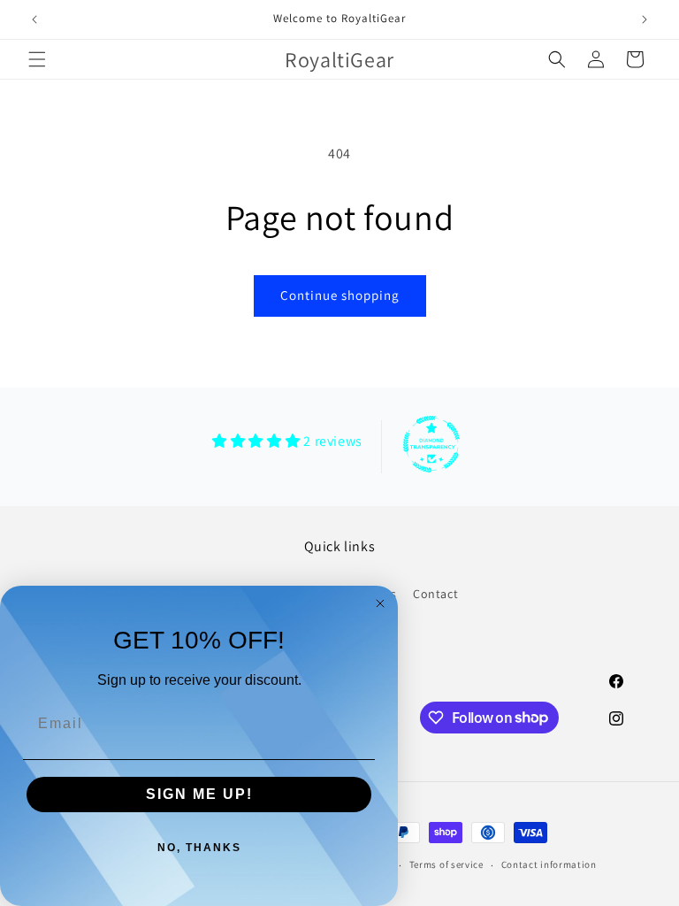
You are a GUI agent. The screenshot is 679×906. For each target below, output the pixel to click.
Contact (435, 594)
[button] (37, 59)
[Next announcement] (644, 19)
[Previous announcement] (34, 19)
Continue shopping (340, 295)
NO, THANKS (199, 847)
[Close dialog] (380, 603)
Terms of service (446, 864)
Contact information (549, 864)
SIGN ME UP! (199, 794)
